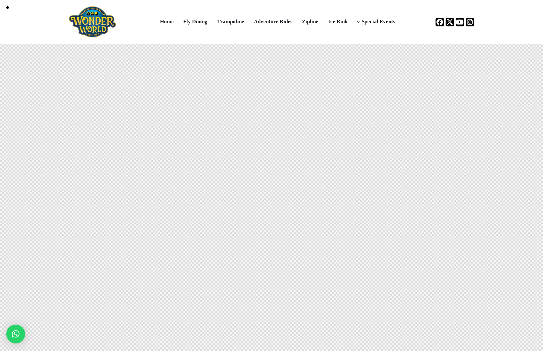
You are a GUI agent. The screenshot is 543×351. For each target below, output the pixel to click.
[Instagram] (470, 22)
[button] (15, 334)
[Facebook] (440, 22)
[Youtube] (460, 22)
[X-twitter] (450, 22)
